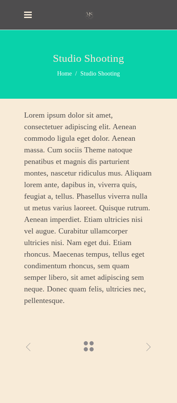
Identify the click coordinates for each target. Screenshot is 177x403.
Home (64, 73)
